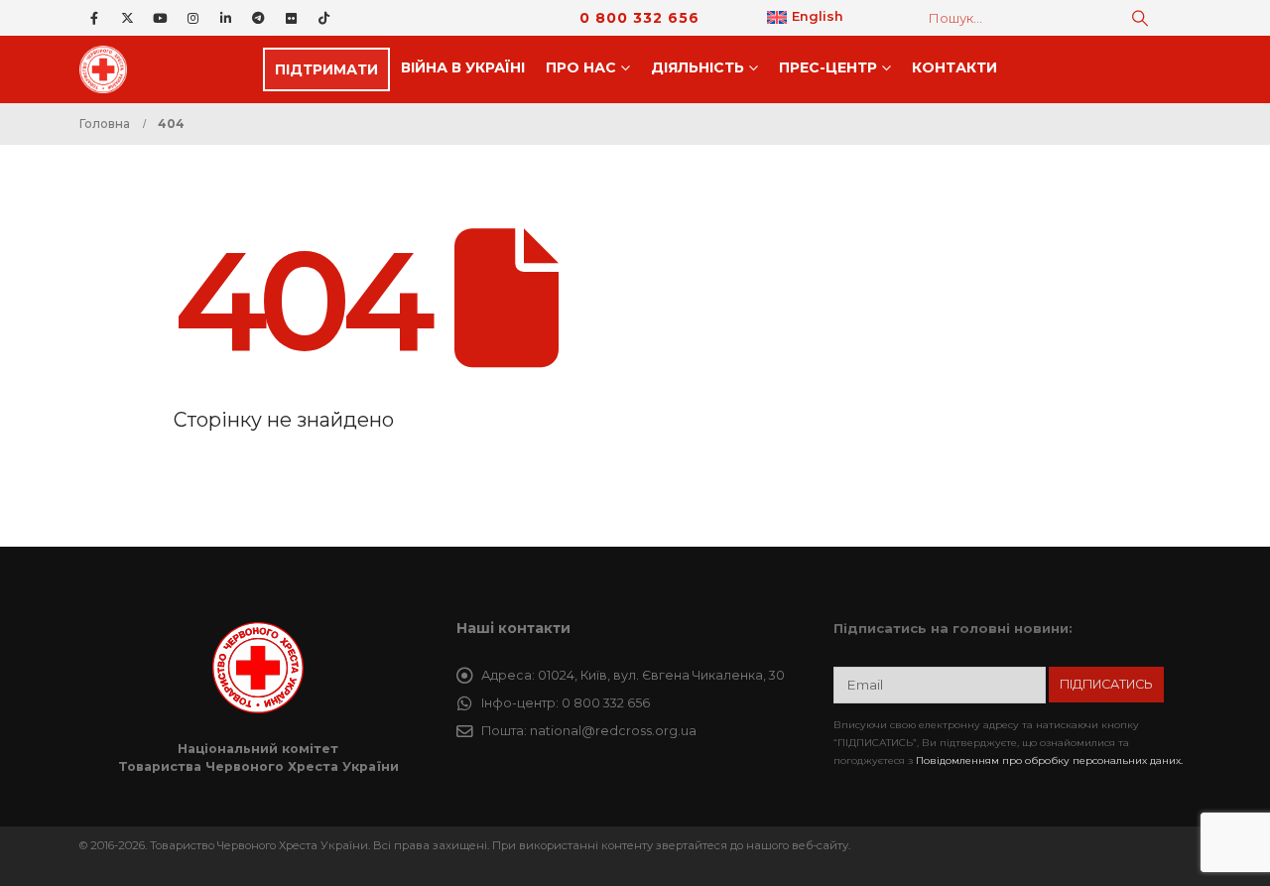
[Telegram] (258, 18)
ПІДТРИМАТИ (326, 69)
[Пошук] (1140, 18)
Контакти (954, 67)
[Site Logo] (109, 69)
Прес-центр (828, 67)
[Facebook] (94, 18)
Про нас (581, 67)
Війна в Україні (463, 67)
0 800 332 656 (639, 18)
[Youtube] (160, 18)
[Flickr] (291, 18)
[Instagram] (192, 18)
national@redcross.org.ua (613, 730)
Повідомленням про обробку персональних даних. (1049, 760)
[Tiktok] (323, 18)
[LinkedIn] (225, 18)
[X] (127, 18)
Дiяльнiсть (697, 67)
